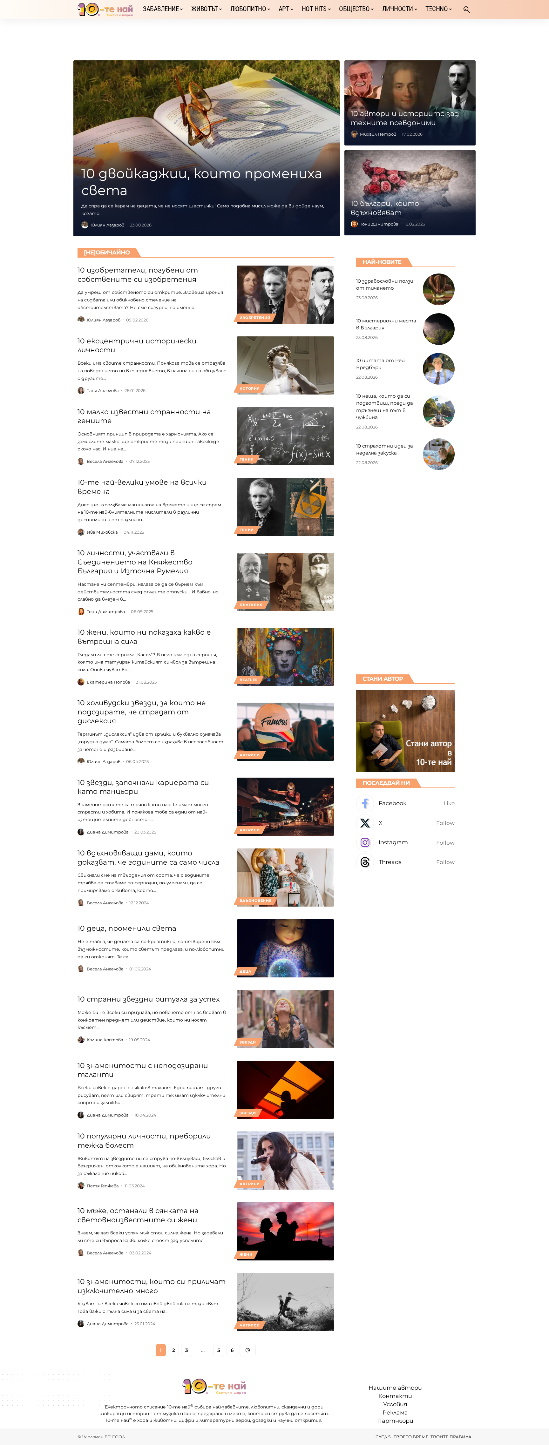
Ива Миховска (102, 532)
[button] (467, 9)
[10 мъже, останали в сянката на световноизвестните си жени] (285, 1231)
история (250, 388)
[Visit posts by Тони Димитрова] (354, 223)
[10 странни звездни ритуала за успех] (285, 1019)
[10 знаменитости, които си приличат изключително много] (285, 1302)
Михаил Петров (378, 134)
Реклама (395, 1412)
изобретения (255, 317)
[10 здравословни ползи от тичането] (439, 289)
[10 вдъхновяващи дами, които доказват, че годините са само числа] (285, 877)
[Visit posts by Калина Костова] (81, 1039)
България (251, 605)
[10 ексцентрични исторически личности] (285, 365)
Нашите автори (395, 1387)
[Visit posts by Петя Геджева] (81, 1185)
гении (247, 459)
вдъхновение (255, 900)
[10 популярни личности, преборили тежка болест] (285, 1160)
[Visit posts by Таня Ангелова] (81, 390)
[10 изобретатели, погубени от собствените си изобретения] (285, 295)
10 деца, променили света (127, 928)
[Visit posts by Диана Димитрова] (81, 831)
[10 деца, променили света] (285, 948)
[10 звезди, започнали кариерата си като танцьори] (285, 807)
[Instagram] (405, 843)
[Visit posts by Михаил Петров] (354, 134)
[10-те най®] (105, 9)
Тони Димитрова (379, 223)
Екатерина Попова (108, 682)
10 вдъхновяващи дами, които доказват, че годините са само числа (149, 858)
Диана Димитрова (108, 831)
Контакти (395, 1396)
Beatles (248, 680)
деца (245, 971)
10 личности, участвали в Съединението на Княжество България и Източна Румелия (135, 562)
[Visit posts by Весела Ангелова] (81, 461)
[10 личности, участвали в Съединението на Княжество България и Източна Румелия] (285, 582)
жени (246, 1254)
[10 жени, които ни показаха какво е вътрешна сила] (285, 657)
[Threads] (405, 862)
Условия (395, 1404)
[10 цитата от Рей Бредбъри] (439, 369)
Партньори (395, 1420)
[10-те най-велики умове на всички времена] (285, 507)
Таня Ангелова (103, 390)
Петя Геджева (103, 1185)
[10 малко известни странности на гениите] (285, 436)
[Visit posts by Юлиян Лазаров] (84, 224)
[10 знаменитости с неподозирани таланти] (285, 1090)
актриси (250, 755)
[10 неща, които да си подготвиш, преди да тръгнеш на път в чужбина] (439, 411)
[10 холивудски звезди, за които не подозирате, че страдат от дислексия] (285, 732)
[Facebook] (405, 803)
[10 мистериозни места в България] (439, 329)
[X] (405, 823)
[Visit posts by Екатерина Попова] (81, 682)
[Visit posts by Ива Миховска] (81, 532)
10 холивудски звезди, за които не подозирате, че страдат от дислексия (142, 712)
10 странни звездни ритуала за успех (149, 999)
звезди (248, 1042)
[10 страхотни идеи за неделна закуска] (439, 454)
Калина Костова (105, 1039)
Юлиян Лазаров (107, 224)
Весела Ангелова (105, 461)
